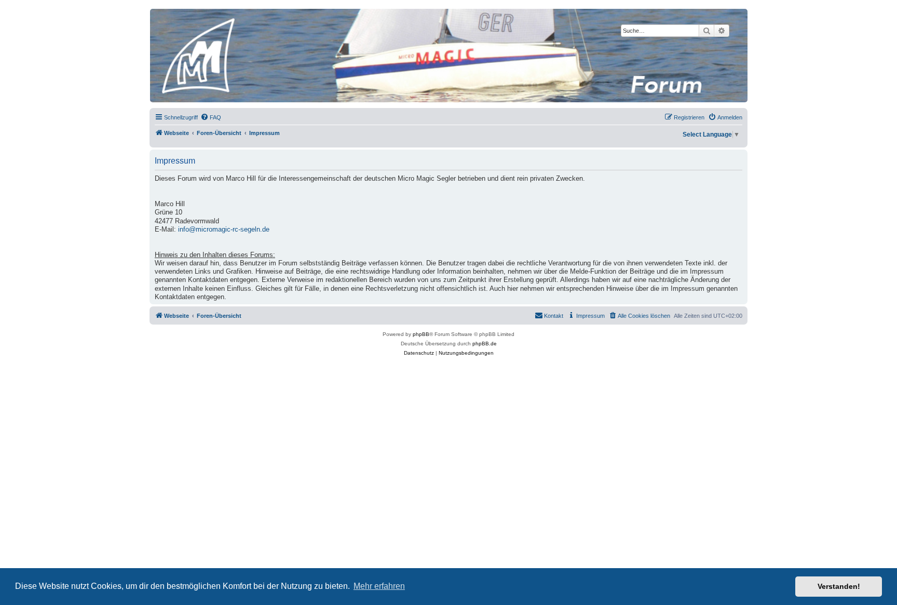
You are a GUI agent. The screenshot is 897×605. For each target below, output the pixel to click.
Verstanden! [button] (839, 586)
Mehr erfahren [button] (379, 586)
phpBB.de (484, 343)
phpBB (421, 334)
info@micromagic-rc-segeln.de (223, 229)
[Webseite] (448, 55)
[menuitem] (210, 117)
